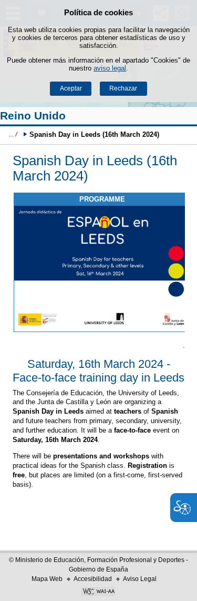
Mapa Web (47, 579)
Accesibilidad (93, 579)
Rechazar (123, 88)
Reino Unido (33, 115)
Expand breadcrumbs (13, 134)
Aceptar (71, 88)
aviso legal (110, 68)
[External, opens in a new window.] (102, 269)
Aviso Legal (140, 579)
